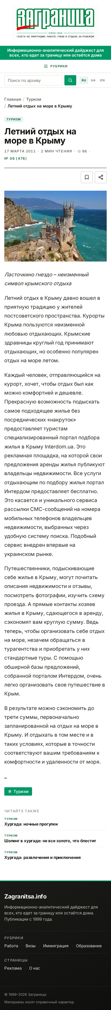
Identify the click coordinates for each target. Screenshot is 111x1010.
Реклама (13, 968)
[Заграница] (55, 23)
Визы (31, 945)
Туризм (33, 99)
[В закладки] (87, 177)
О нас (34, 968)
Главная (12, 99)
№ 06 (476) (15, 158)
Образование (89, 945)
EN (102, 80)
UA (93, 80)
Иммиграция (55, 945)
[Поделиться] (101, 177)
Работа (11, 945)
